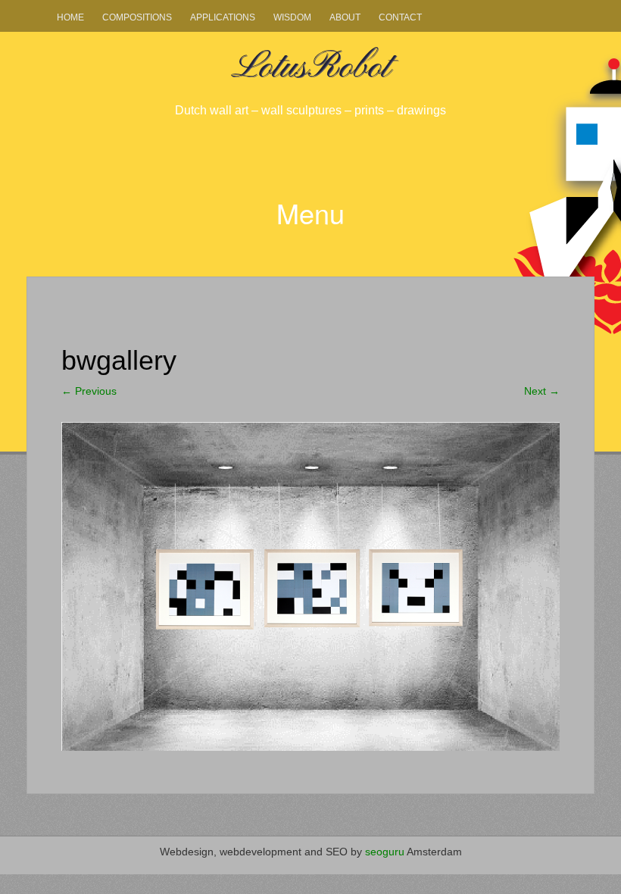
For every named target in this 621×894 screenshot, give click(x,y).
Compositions (137, 17)
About (344, 17)
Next (542, 391)
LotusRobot (310, 67)
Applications (222, 17)
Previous (89, 391)
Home (70, 17)
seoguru (384, 852)
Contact (400, 17)
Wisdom (292, 17)
